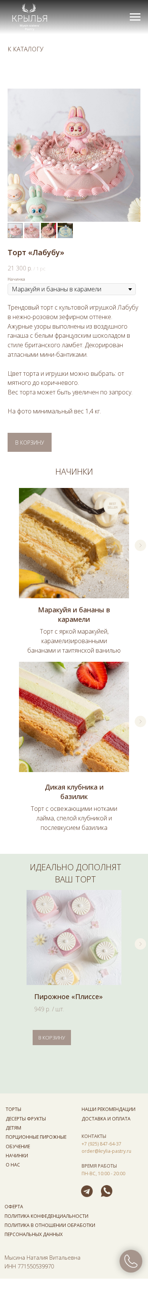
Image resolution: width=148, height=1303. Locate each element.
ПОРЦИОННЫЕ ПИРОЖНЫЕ (36, 1137)
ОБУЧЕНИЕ (18, 1146)
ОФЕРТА (14, 1206)
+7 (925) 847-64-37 (101, 1144)
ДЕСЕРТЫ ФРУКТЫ (26, 1118)
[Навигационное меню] (135, 17)
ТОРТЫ (13, 1109)
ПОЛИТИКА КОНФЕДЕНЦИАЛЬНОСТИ (46, 1216)
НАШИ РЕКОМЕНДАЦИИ (108, 1109)
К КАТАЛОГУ (25, 49)
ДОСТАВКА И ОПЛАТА (106, 1118)
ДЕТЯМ (13, 1128)
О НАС (13, 1165)
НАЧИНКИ (17, 1155)
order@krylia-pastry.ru (106, 1151)
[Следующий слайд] (140, 545)
